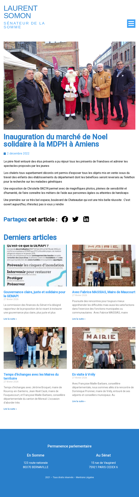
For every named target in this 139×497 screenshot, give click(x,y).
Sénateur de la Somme (24, 25)
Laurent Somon (20, 12)
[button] (65, 219)
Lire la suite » (10, 319)
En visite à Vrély (83, 374)
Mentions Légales (85, 477)
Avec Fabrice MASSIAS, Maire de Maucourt (103, 292)
